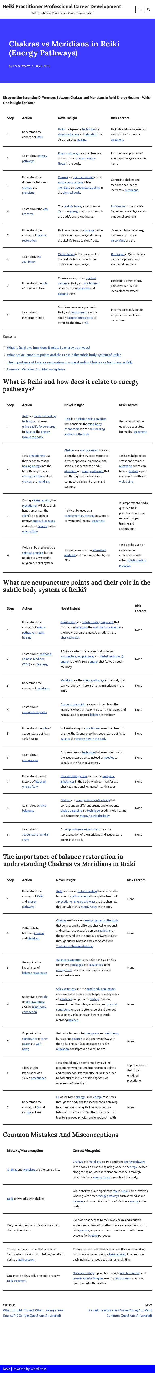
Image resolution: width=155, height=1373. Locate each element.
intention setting (130, 1273)
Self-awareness (66, 989)
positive (133, 471)
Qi (59, 211)
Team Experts (21, 66)
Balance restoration (68, 959)
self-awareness (35, 1001)
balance (89, 230)
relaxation (91, 134)
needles (109, 757)
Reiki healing (69, 622)
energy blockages (43, 520)
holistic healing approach (98, 622)
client (25, 515)
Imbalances (118, 206)
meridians (28, 192)
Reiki (40, 137)
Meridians (70, 471)
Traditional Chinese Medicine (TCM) (37, 659)
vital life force (72, 206)
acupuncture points (87, 187)
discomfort (118, 240)
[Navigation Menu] (140, 9)
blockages (76, 965)
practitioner (29, 505)
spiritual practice (32, 552)
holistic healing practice (91, 418)
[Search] (148, 9)
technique (88, 129)
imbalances (96, 965)
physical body (71, 192)
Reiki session (42, 500)
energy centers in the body (93, 800)
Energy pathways (69, 153)
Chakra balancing (71, 810)
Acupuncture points (73, 704)
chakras (27, 187)
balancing (84, 288)
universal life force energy (38, 426)
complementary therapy (79, 515)
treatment (117, 139)
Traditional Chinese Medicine (74, 946)
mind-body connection (101, 989)
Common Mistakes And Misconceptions (36, 369)
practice (84, 1230)
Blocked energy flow (74, 776)
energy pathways (33, 476)
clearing (63, 293)
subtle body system (70, 182)
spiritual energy (80, 896)
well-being (126, 481)
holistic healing (87, 891)
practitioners (92, 283)
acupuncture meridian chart (82, 829)
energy (73, 211)
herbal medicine (110, 656)
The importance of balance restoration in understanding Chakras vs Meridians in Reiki (70, 362)
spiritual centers (83, 177)
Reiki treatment (16, 1280)
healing (81, 139)
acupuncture (68, 656)
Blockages (118, 254)
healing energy (31, 466)
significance (29, 1038)
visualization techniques (88, 1278)
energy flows (88, 906)
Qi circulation (66, 254)
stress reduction (68, 134)
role (45, 283)
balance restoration (34, 972)
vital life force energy (106, 627)
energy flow (30, 531)
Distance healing (83, 1273)
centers (94, 450)
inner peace (91, 1033)
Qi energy (42, 664)
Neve (6, 1369)
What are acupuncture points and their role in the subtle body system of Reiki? (64, 355)
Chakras (63, 177)
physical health (70, 637)
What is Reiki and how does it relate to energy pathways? (48, 347)
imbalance (66, 999)
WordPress (38, 1369)
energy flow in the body (91, 738)
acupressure (85, 656)
